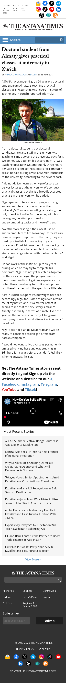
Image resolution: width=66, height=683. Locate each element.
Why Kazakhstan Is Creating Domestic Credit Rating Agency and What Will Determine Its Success (29, 466)
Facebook (10, 384)
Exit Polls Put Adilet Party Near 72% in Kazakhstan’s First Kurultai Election (29, 548)
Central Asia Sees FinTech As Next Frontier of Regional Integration (31, 453)
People (34, 74)
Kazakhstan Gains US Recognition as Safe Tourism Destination (31, 490)
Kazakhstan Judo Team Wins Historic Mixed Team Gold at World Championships (32, 501)
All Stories (8, 590)
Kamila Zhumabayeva (16, 74)
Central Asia (49, 590)
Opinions (8, 603)
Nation (46, 597)
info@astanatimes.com (41, 671)
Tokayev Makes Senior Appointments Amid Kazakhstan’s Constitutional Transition (32, 479)
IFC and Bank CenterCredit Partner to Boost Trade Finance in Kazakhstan (32, 538)
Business (27, 590)
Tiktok (30, 389)
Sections (15, 39)
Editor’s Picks (30, 597)
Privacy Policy (25, 649)
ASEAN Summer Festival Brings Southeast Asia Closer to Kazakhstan (31, 443)
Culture (7, 597)
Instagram (29, 384)
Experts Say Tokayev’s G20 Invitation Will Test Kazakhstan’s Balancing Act (30, 527)
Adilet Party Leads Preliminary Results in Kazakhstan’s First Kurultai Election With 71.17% (30, 514)
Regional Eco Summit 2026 (30, 605)
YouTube (9, 389)
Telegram (49, 384)
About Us (44, 649)
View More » (33, 559)
